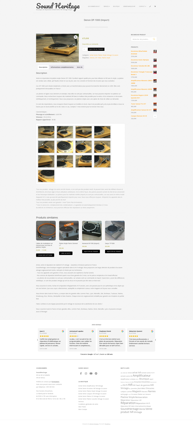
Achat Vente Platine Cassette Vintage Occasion (93, 399)
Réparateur (125, 400)
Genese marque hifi (129, 6)
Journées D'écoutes (146, 388)
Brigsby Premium (94, 424)
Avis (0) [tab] (79, 67)
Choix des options (45, 255)
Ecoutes (137, 382)
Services (106, 6)
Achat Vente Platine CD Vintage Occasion (91, 396)
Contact (142, 6)
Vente (142, 408)
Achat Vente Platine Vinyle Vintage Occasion (104, 55)
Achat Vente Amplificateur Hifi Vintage (90, 386)
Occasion (134, 394)
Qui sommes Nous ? (94, 6)
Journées (134, 388)
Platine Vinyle (128, 397)
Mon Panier (82, 407)
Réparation (128, 403)
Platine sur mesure (144, 394)
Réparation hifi (126, 406)
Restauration (141, 397)
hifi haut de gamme (141, 385)
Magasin (136, 391)
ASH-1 (137, 379)
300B (124, 373)
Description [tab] (43, 67)
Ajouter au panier (96, 49)
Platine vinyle (106, 58)
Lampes (123, 391)
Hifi (130, 385)
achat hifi (136, 372)
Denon (92, 58)
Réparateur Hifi (136, 400)
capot (151, 379)
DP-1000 (98, 58)
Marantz (145, 391)
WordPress (107, 424)
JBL (130, 388)
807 (127, 373)
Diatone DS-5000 (129, 382)
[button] (75, 37)
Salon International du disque (141, 406)
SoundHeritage (130, 409)
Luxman (129, 391)
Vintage (138, 412)
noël (129, 394)
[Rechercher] (154, 39)
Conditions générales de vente (88, 404)
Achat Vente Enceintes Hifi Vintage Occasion (92, 388)
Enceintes (146, 382)
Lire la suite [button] (43, 349)
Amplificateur (142, 375)
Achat (130, 373)
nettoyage (124, 394)
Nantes (152, 391)
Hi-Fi (125, 384)
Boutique (116, 6)
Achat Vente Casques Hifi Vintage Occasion (92, 394)
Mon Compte (82, 409)
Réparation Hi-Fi (143, 403)
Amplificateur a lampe (128, 379)
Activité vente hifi (126, 376)
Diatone (123, 382)
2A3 (122, 373)
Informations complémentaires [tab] (62, 67)
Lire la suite (65, 253)
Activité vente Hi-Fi (147, 373)
